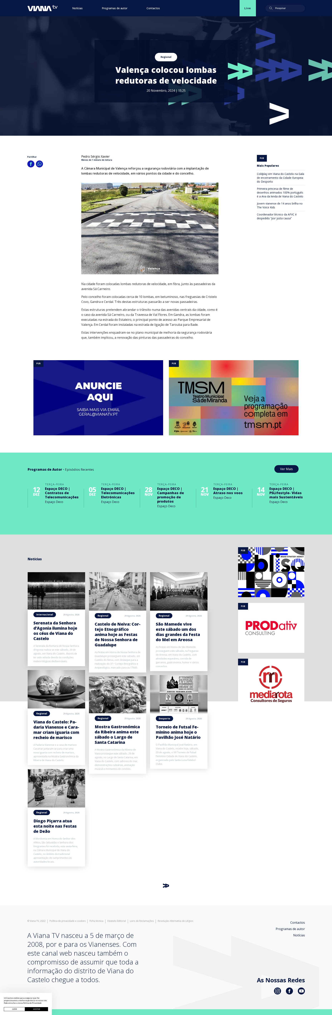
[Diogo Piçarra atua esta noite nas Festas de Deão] (56, 806)
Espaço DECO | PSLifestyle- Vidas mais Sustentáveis (286, 492)
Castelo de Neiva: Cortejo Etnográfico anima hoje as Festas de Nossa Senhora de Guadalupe (117, 634)
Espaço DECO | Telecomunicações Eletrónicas (118, 492)
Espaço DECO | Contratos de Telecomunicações (62, 492)
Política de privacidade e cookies (67, 921)
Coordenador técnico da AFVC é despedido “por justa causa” (277, 216)
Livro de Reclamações (142, 921)
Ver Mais (286, 469)
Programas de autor (114, 8)
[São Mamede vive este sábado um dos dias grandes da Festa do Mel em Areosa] (179, 609)
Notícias (77, 8)
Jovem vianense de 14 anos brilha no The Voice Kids (280, 205)
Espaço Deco (54, 502)
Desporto (164, 718)
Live (247, 8)
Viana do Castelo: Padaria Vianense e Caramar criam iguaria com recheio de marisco (56, 729)
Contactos (153, 8)
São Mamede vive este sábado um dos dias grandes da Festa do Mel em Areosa (178, 631)
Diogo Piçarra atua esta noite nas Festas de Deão (55, 826)
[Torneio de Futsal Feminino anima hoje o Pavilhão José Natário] (179, 712)
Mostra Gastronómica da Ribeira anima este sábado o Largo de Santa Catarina (117, 734)
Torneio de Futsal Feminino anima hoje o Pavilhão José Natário (178, 732)
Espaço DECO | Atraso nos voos (228, 490)
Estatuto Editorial (116, 921)
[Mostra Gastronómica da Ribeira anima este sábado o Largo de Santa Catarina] (117, 712)
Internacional (44, 614)
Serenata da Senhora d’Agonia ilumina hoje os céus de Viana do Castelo (55, 630)
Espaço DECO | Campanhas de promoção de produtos (170, 495)
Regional (166, 57)
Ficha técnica (96, 921)
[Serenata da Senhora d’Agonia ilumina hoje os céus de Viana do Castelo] (56, 608)
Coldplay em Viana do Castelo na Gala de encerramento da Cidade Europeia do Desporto (280, 177)
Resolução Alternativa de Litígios (175, 921)
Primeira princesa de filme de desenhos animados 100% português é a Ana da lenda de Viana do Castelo (280, 192)
